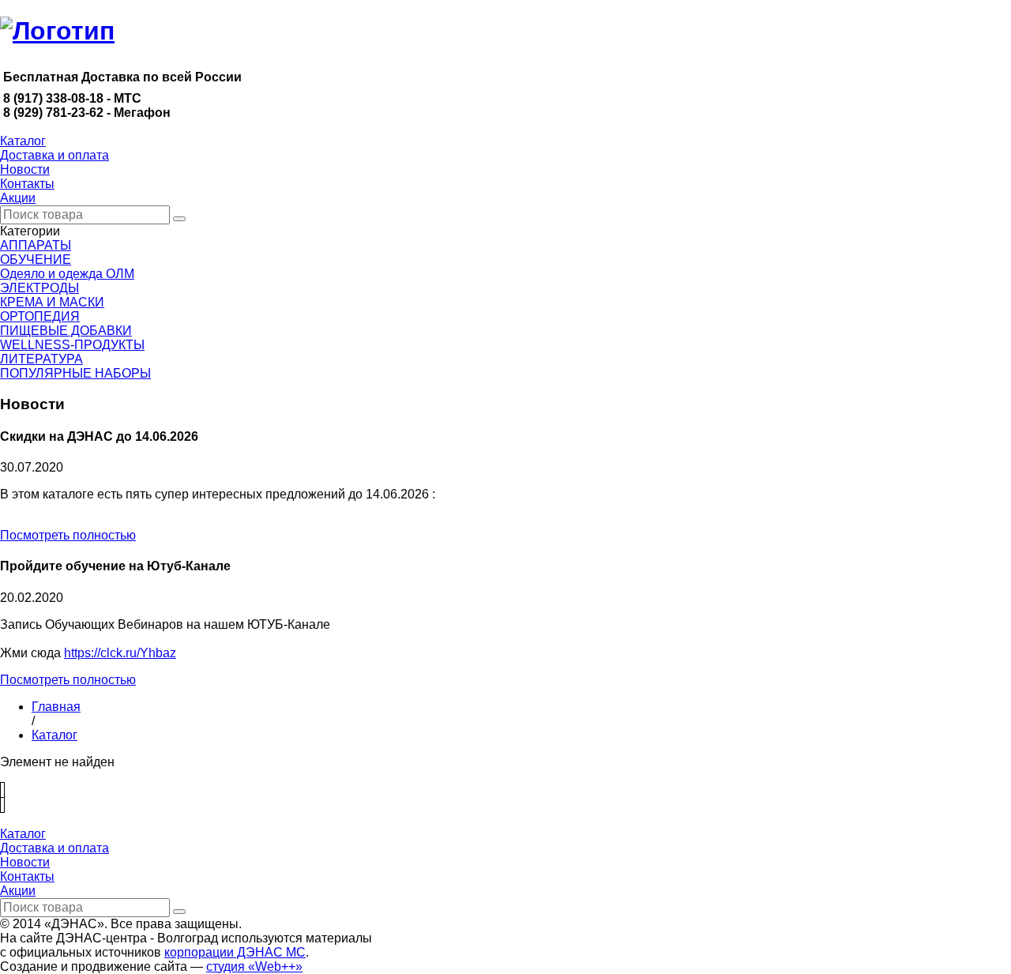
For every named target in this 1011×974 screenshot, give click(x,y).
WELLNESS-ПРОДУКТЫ (72, 345)
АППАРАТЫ (35, 245)
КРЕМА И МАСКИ (52, 302)
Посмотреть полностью (68, 535)
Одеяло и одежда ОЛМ (67, 273)
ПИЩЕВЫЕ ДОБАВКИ (66, 330)
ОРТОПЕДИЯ (40, 316)
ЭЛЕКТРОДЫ (39, 288)
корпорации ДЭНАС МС (235, 952)
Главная (56, 706)
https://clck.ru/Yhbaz (120, 653)
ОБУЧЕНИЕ (35, 259)
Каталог (54, 735)
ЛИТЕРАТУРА (41, 359)
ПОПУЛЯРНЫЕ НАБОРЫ (75, 373)
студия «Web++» (254, 966)
